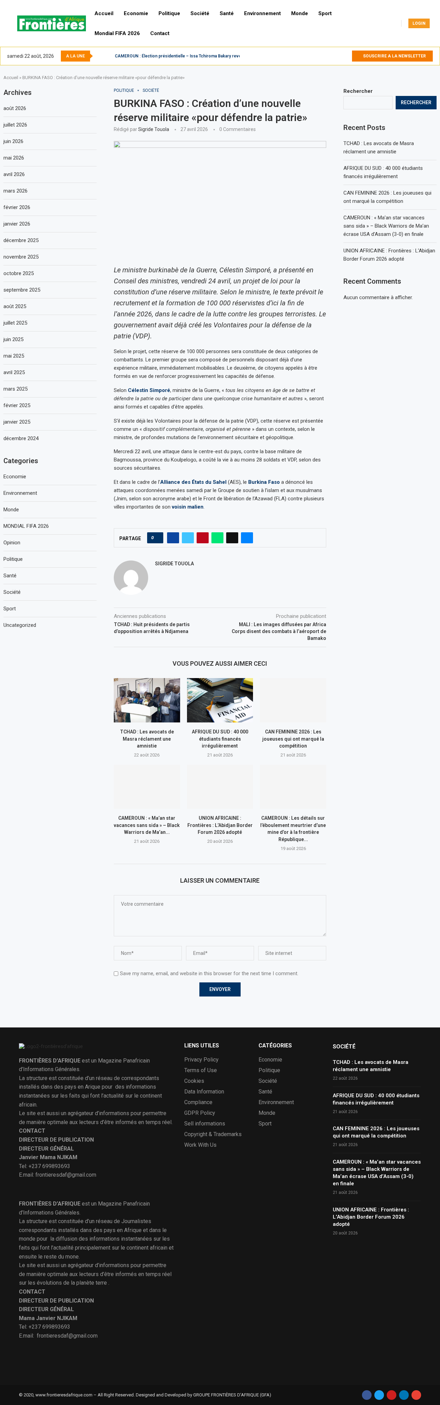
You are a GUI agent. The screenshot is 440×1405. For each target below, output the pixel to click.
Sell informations (204, 1123)
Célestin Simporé (149, 390)
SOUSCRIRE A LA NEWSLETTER (394, 56)
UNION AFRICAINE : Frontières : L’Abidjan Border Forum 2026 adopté (220, 825)
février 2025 (16, 405)
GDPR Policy (199, 1113)
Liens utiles (201, 1045)
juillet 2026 (15, 125)
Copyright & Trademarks (213, 1134)
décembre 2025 (20, 240)
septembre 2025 (21, 290)
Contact (159, 33)
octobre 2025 (18, 273)
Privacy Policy (201, 1060)
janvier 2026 (16, 224)
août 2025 (14, 306)
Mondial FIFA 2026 (117, 33)
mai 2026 (13, 158)
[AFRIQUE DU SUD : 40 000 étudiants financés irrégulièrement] (220, 700)
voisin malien (188, 507)
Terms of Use (200, 1070)
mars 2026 (15, 191)
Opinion (11, 543)
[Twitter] (338, 56)
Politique (169, 13)
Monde (299, 13)
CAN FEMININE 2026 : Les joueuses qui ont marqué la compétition (293, 739)
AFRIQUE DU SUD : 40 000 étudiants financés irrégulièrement (220, 739)
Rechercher (358, 91)
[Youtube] (346, 56)
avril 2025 (14, 372)
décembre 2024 (20, 438)
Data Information (204, 1091)
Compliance (198, 1102)
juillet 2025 (15, 323)
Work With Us (200, 1145)
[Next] (108, 56)
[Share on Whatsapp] (217, 537)
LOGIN (419, 23)
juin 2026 (13, 141)
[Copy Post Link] (232, 537)
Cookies (194, 1081)
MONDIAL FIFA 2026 (26, 526)
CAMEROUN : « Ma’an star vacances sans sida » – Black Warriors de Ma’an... (147, 825)
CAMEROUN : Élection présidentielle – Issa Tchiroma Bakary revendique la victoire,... (196, 56)
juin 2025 (13, 339)
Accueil (104, 13)
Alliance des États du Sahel (193, 482)
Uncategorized (19, 625)
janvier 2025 (16, 422)
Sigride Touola (153, 129)
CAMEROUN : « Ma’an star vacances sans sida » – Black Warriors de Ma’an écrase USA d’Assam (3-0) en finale (386, 226)
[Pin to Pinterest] (203, 537)
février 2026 (16, 207)
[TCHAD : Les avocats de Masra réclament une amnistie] (147, 700)
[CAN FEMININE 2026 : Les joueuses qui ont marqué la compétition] (293, 700)
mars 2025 (15, 389)
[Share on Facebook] (173, 537)
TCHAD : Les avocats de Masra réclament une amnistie (147, 739)
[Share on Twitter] (188, 537)
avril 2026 (14, 174)
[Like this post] (157, 537)
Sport (325, 13)
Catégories (275, 1045)
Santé (227, 13)
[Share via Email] (247, 537)
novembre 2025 (20, 257)
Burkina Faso (264, 482)
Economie (136, 13)
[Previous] (99, 56)
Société (199, 13)
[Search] (436, 23)
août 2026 (14, 108)
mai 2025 (13, 356)
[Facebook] (330, 56)
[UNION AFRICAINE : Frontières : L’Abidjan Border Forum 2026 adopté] (220, 787)
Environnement (262, 13)
